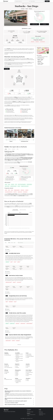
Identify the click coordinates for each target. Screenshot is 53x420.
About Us (28, 410)
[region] (43, 50)
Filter (5, 242)
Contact (28, 415)
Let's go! (47, 1)
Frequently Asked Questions (31, 414)
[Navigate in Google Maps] (48, 52)
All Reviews (19, 344)
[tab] (5, 149)
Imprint (40, 410)
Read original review (7, 251)
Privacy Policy (41, 412)
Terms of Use (41, 411)
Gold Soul (11, 141)
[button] (43, 49)
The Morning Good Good (24, 141)
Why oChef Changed (30, 411)
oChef (23, 3)
